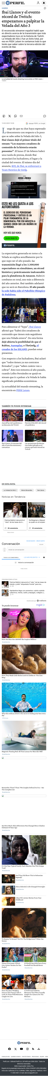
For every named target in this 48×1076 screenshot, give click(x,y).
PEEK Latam (22, 390)
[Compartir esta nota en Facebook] (4, 116)
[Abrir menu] (3, 3)
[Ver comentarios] (44, 8)
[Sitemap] (39, 1049)
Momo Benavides (26, 490)
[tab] (11, 557)
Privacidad (35, 1056)
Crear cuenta (40, 541)
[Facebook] (9, 1049)
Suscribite (11, 238)
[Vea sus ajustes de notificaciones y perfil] (44, 3)
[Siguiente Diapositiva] (44, 515)
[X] (15, 1049)
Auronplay (16, 345)
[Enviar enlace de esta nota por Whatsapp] (15, 116)
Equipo (42, 1056)
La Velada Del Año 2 (10, 490)
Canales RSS (6, 1056)
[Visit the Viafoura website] (41, 601)
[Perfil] (24, 1044)
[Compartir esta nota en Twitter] (10, 116)
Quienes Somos (16, 1056)
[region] (24, 571)
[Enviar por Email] (21, 116)
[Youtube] (21, 1049)
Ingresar (38, 3)
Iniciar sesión (30, 541)
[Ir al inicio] (15, 3)
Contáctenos (26, 1056)
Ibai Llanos (35, 326)
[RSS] (33, 1049)
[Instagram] (27, 1049)
